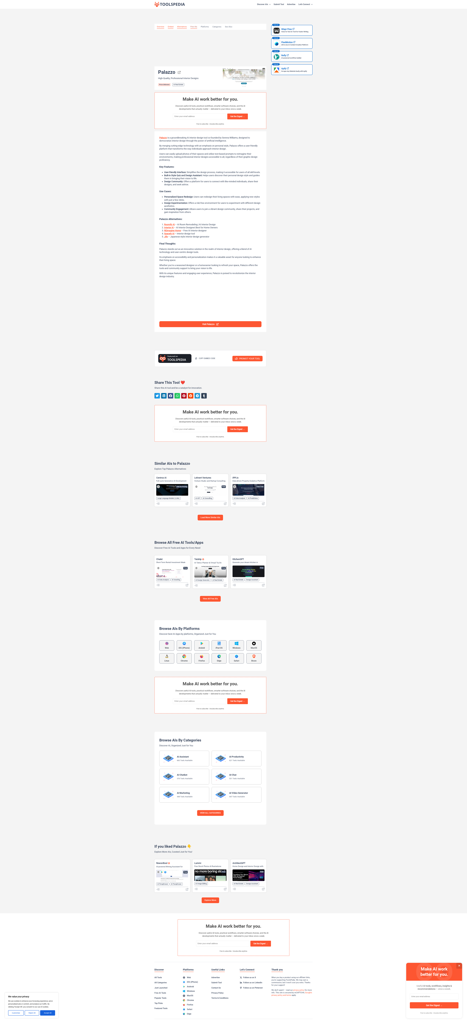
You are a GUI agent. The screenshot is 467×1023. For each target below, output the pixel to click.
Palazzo (163, 137)
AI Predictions (253, 498)
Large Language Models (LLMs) (168, 498)
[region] (31, 1005)
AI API (197, 498)
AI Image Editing (201, 884)
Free (185, 568)
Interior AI (169, 227)
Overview (160, 27)
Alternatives (182, 27)
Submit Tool (279, 4)
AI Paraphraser (162, 884)
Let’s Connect (304, 4)
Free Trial (260, 486)
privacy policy (298, 990)
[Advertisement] (210, 48)
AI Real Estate (178, 84)
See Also (228, 27)
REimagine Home (172, 230)
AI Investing (176, 580)
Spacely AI (169, 233)
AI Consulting (207, 498)
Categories (216, 27)
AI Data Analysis (239, 498)
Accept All (47, 1013)
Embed (170, 27)
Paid (223, 486)
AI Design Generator (202, 580)
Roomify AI (169, 224)
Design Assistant (252, 580)
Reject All (32, 1013)
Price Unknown (164, 84)
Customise (16, 1013)
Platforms (205, 27)
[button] (205, 358)
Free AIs (193, 27)
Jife (166, 236)
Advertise (291, 4)
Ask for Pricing (182, 486)
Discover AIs (262, 4)
